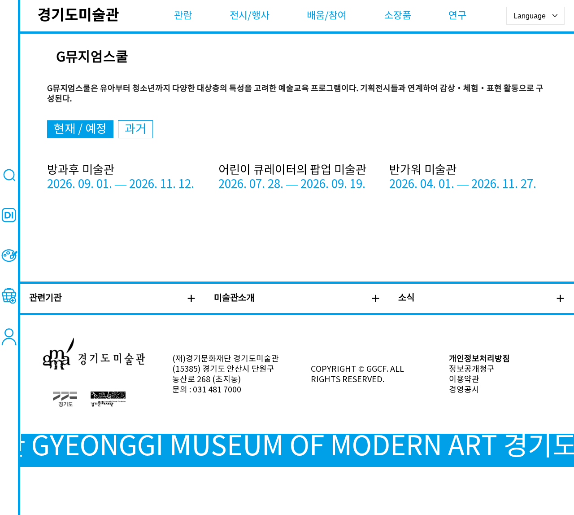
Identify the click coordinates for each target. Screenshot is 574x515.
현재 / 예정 (80, 129)
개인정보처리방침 (479, 359)
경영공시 (464, 390)
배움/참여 (327, 16)
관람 (183, 16)
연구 (457, 16)
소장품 (397, 16)
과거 (135, 129)
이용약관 (464, 379)
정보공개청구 (472, 369)
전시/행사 (250, 16)
